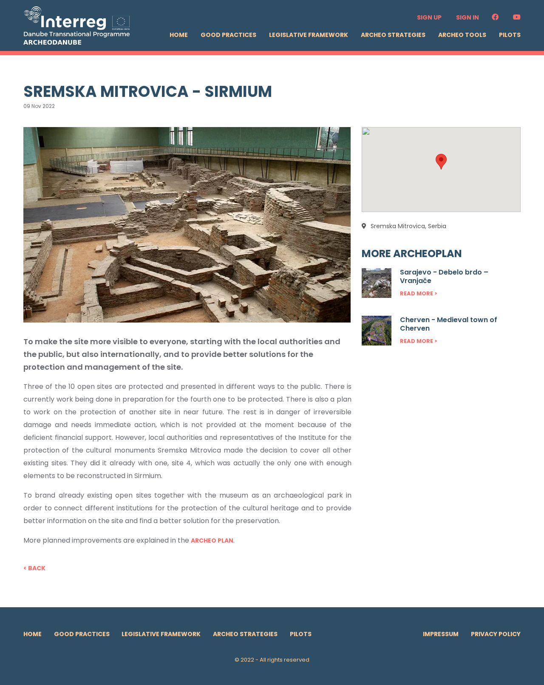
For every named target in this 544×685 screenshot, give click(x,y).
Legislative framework (308, 35)
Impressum (441, 634)
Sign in (467, 17)
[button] (441, 162)
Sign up (429, 17)
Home (179, 35)
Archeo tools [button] (462, 35)
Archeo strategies (393, 35)
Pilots (510, 35)
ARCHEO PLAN (212, 540)
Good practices (228, 35)
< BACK (34, 568)
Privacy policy (496, 634)
